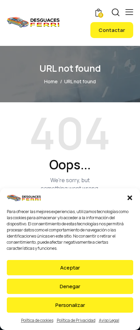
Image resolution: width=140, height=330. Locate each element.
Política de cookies (37, 320)
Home (51, 81)
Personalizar (70, 305)
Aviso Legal (109, 320)
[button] (129, 197)
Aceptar (70, 267)
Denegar (70, 286)
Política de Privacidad (76, 320)
